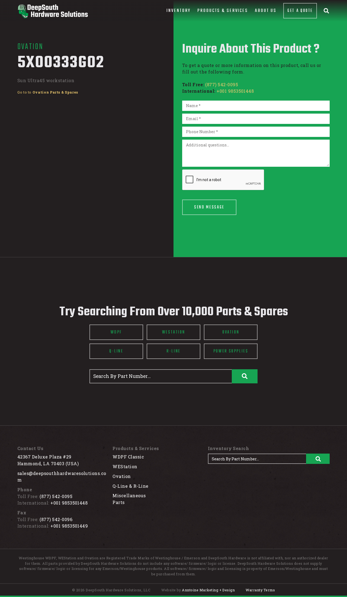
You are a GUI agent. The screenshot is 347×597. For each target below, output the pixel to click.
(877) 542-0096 (56, 519)
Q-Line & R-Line (130, 486)
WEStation (125, 466)
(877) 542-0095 (221, 84)
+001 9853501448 (235, 91)
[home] (52, 11)
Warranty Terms (260, 590)
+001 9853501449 (69, 526)
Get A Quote (300, 10)
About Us (266, 10)
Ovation (122, 476)
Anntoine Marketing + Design (208, 590)
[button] (178, 11)
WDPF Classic (128, 457)
